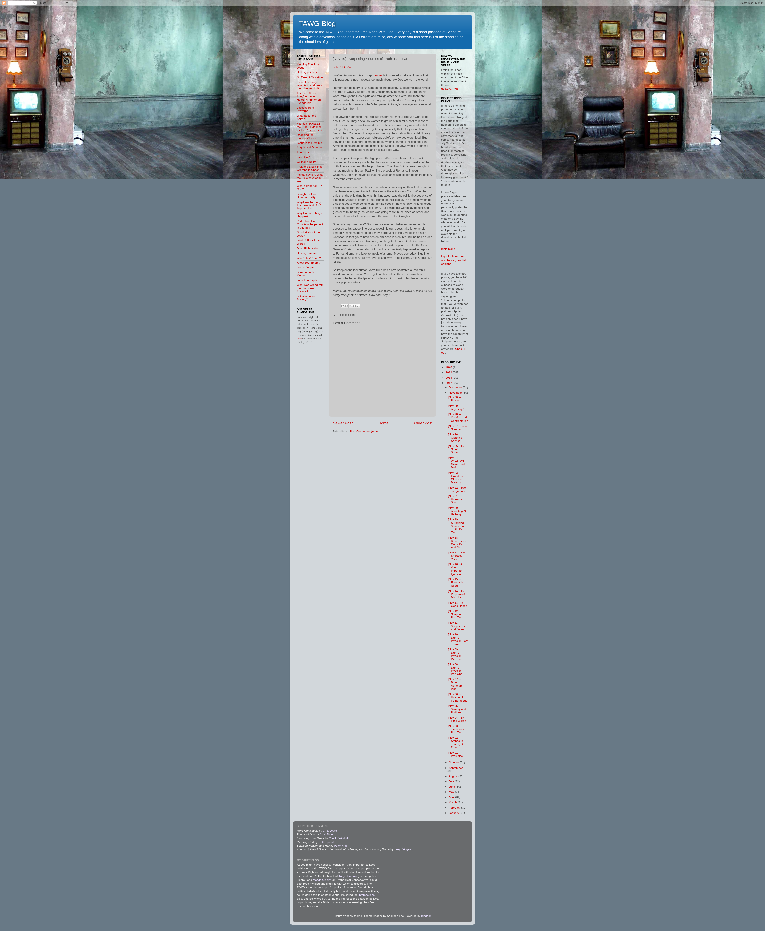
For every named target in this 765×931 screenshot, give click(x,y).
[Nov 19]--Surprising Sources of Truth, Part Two (456, 526)
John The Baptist (307, 280)
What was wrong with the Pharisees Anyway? (310, 288)
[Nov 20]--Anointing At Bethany (457, 511)
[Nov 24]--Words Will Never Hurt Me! (456, 462)
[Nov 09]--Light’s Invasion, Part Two (455, 654)
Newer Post (343, 423)
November (456, 392)
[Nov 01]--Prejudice (455, 754)
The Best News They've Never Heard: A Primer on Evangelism (309, 98)
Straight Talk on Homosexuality (307, 196)
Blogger (426, 915)
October (454, 762)
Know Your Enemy (308, 262)
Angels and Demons (309, 147)
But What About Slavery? (306, 298)
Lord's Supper (306, 267)
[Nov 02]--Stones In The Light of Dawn (457, 742)
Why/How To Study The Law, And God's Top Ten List (309, 205)
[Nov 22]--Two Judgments (457, 489)
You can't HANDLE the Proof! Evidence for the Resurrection (309, 127)
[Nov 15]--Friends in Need (456, 582)
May (452, 791)
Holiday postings (307, 72)
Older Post (423, 423)
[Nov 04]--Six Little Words (457, 719)
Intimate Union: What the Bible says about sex (310, 178)
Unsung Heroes (307, 253)
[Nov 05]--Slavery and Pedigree (457, 709)
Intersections (366, 894)
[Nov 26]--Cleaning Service (455, 437)
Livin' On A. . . (305, 157)
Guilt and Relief (306, 161)
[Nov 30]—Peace (454, 399)
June (452, 786)
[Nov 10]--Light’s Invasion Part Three (458, 639)
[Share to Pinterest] (358, 306)
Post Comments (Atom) (365, 431)
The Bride (303, 152)
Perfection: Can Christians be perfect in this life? (310, 224)
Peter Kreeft (341, 845)
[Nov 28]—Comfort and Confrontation (458, 417)
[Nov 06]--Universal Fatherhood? (457, 697)
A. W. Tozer (326, 834)
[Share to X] (350, 306)
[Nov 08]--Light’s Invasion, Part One (455, 669)
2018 (449, 377)
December (456, 387)
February (455, 807)
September (456, 767)
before (377, 75)
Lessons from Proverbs (305, 109)
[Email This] (343, 306)
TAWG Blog (317, 23)
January (454, 812)
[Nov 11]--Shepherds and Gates (456, 626)
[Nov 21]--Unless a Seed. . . (455, 499)
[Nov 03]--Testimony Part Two (456, 729)
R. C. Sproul (326, 842)
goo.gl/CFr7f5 (450, 88)
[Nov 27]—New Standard (457, 428)
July (452, 781)
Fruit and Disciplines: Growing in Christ (310, 168)
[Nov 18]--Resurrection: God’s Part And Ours (458, 542)
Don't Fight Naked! (308, 248)
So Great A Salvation (310, 77)
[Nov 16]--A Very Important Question (455, 569)
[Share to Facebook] (354, 306)
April (452, 797)
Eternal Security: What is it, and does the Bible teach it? (309, 85)
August (453, 776)
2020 (449, 367)
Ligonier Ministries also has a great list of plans (453, 260)
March (453, 802)
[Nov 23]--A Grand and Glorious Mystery (456, 477)
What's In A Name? (309, 258)
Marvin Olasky (322, 879)
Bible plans (448, 248)
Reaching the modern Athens (306, 136)
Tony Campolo (348, 876)
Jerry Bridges (402, 849)
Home (383, 423)
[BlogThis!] (347, 306)
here (299, 338)
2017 (449, 382)
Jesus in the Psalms (309, 142)
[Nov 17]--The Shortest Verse (457, 555)
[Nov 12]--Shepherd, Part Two (456, 614)
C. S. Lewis (330, 830)
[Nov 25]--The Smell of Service (457, 449)
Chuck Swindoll (338, 838)
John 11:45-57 (342, 67)
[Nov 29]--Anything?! (456, 407)
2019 (449, 372)
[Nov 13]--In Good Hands (457, 604)
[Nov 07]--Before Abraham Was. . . (455, 684)
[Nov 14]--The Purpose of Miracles (457, 594)
